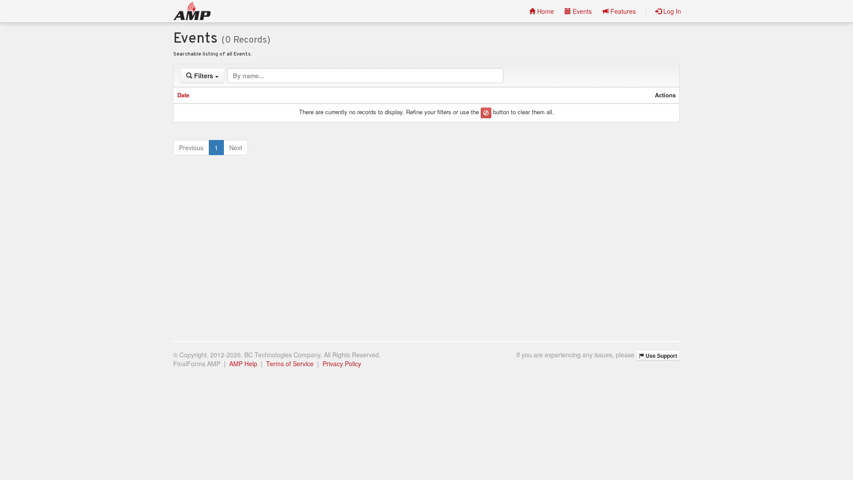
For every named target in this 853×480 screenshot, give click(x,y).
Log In (671, 11)
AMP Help (243, 363)
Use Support (660, 356)
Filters (203, 75)
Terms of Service (290, 363)
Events (581, 11)
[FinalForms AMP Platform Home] (192, 11)
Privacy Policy (342, 363)
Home (544, 11)
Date (183, 95)
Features (622, 11)
